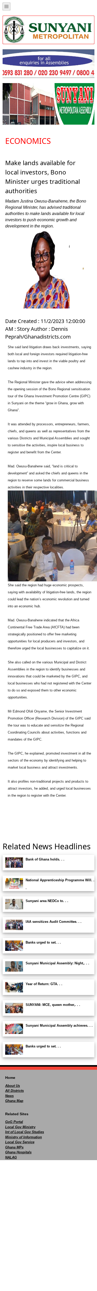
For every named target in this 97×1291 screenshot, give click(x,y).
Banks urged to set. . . (43, 942)
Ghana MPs (14, 1147)
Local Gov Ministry (20, 1127)
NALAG (11, 1157)
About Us (12, 1086)
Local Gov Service (19, 1142)
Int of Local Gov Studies (24, 1132)
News (9, 1096)
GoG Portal (14, 1122)
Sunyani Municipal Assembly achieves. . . (59, 1025)
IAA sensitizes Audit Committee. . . (53, 922)
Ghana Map (14, 1101)
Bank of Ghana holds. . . (45, 859)
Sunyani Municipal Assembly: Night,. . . (57, 963)
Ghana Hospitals (18, 1152)
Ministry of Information (23, 1137)
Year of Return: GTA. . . (44, 984)
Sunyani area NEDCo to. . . (47, 901)
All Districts (14, 1091)
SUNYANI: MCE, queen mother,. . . (53, 1005)
